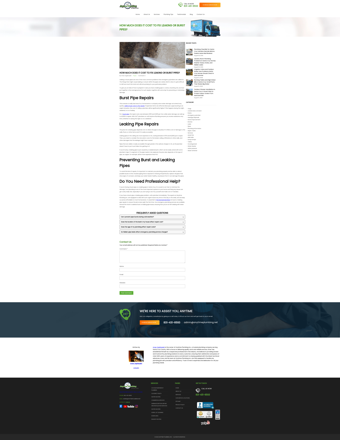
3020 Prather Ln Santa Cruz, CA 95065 (131, 392)
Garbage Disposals (193, 117)
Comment (124, 249)
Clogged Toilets (156, 393)
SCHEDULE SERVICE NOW (210, 5)
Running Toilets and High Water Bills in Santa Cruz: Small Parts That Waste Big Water (205, 82)
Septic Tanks (192, 131)
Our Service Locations (183, 398)
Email (121, 274)
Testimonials (181, 14)
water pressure (192, 148)
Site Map (178, 401)
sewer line (191, 135)
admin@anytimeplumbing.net (201, 322)
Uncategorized (192, 144)
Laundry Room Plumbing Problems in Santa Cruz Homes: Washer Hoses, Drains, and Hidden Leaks (205, 62)
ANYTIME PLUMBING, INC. (165, 437)
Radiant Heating (156, 419)
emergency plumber (194, 115)
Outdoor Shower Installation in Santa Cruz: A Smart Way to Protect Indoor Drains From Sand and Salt (204, 92)
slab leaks (191, 137)
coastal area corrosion (195, 111)
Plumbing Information (194, 128)
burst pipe (126, 114)
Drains (190, 113)
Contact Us (201, 14)
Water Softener (192, 150)
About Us (147, 14)
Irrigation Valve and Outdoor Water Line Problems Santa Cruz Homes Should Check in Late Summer (204, 72)
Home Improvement (194, 120)
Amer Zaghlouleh (126, 76)
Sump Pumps (192, 139)
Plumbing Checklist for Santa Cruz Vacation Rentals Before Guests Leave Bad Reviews (204, 51)
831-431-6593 (191, 6)
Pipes (134, 76)
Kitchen (190, 122)
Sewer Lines (154, 416)
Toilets (190, 142)
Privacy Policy (180, 405)
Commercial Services (158, 400)
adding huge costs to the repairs (134, 106)
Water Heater (192, 146)
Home (138, 14)
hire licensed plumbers (163, 200)
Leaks (189, 124)
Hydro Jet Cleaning (157, 412)
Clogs (189, 108)
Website (122, 283)
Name (122, 266)
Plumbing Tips (168, 14)
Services (157, 14)
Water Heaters (155, 397)
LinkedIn (136, 368)
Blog (191, 14)
